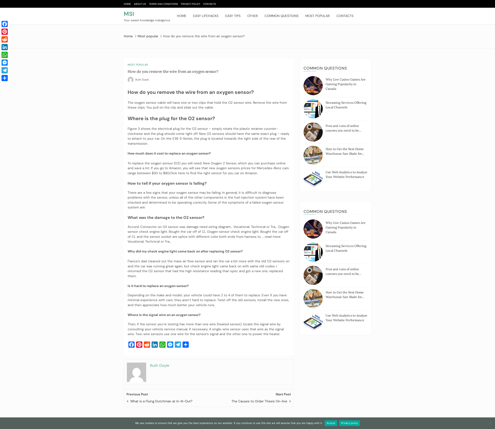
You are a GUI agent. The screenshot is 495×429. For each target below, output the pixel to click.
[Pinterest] (5, 32)
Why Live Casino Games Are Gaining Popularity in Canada (346, 84)
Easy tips (233, 16)
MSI (129, 14)
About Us (140, 4)
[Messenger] (5, 62)
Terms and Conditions (163, 4)
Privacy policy (349, 423)
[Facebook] (5, 24)
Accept (331, 423)
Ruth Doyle (142, 79)
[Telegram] (5, 70)
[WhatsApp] (5, 55)
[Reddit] (5, 39)
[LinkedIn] (5, 47)
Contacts (209, 4)
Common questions (282, 16)
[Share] (5, 78)
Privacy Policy (190, 4)
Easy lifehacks (205, 16)
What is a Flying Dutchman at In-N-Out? (161, 401)
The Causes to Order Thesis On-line (259, 401)
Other (252, 16)
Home (127, 4)
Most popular (317, 16)
